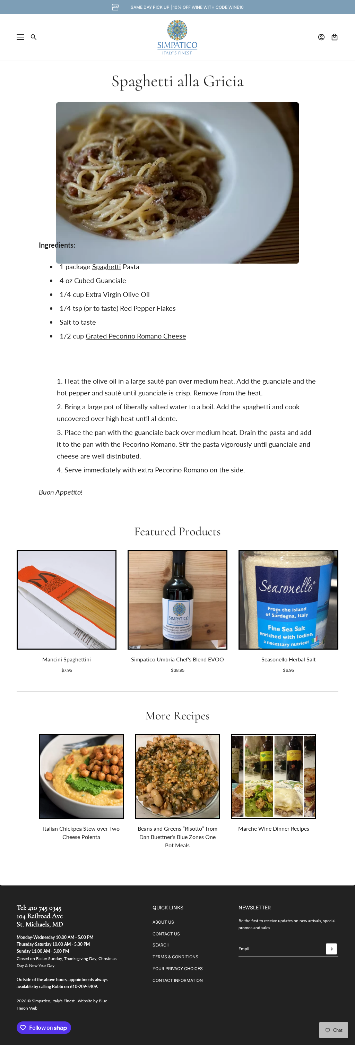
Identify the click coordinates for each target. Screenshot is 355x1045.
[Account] (321, 37)
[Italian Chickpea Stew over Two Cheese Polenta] (81, 776)
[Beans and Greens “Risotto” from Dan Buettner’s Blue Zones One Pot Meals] (177, 776)
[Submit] (331, 948)
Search (161, 945)
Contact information (178, 980)
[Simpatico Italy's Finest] (177, 37)
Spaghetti (106, 266)
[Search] (33, 37)
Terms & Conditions (175, 956)
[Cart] (334, 37)
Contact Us (166, 933)
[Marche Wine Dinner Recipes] (273, 776)
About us (163, 922)
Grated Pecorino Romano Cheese (136, 336)
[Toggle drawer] (20, 37)
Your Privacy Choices (178, 968)
